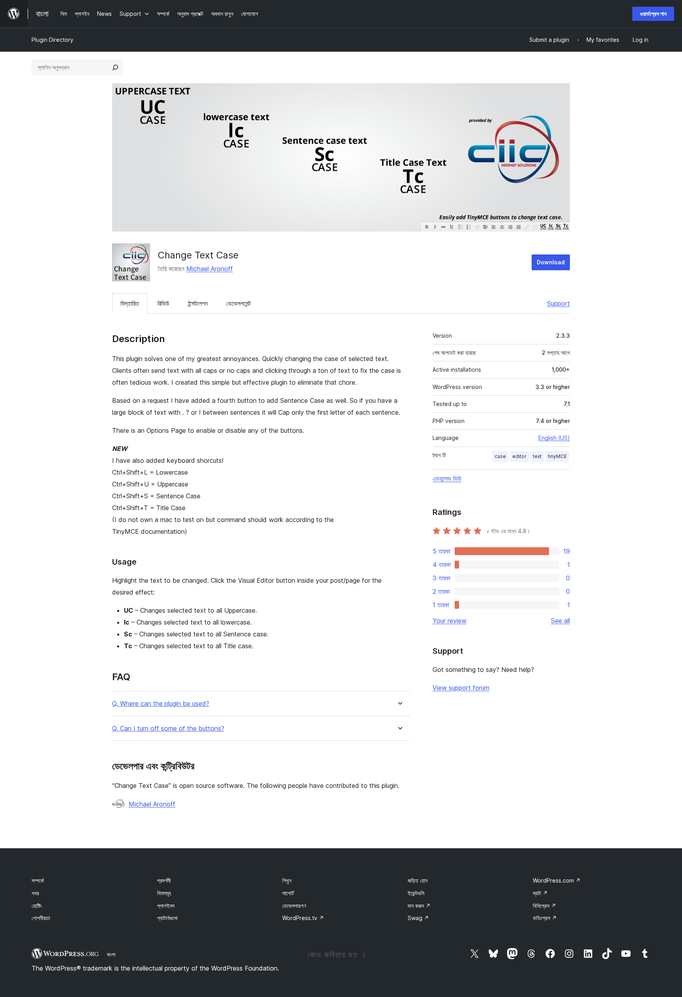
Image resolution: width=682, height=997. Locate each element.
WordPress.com (557, 880)
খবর (35, 893)
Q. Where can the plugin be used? (160, 703)
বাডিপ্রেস (545, 918)
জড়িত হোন (417, 880)
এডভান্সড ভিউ (447, 479)
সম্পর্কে (38, 880)
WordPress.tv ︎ (303, 918)
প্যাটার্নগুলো (167, 918)
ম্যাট (540, 893)
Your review (450, 621)
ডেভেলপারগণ (294, 905)
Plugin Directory (52, 39)
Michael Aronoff (209, 269)
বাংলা (111, 954)
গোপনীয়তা (41, 918)
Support (558, 303)
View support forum (461, 688)
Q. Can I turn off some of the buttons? (168, 728)
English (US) (554, 437)
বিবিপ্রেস (544, 905)
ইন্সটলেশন (198, 303)
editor (519, 456)
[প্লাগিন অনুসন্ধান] (115, 67)
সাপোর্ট (288, 893)
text (537, 456)
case (500, 456)
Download (551, 262)
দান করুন (419, 905)
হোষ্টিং (37, 905)
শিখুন (286, 880)
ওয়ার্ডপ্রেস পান (653, 13)
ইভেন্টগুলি (416, 893)
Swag (418, 918)
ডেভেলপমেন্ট (238, 303)
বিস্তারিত (129, 303)
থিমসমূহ (164, 893)
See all (560, 621)
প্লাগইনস (165, 905)
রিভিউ (163, 303)
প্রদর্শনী (164, 880)
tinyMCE (557, 456)
